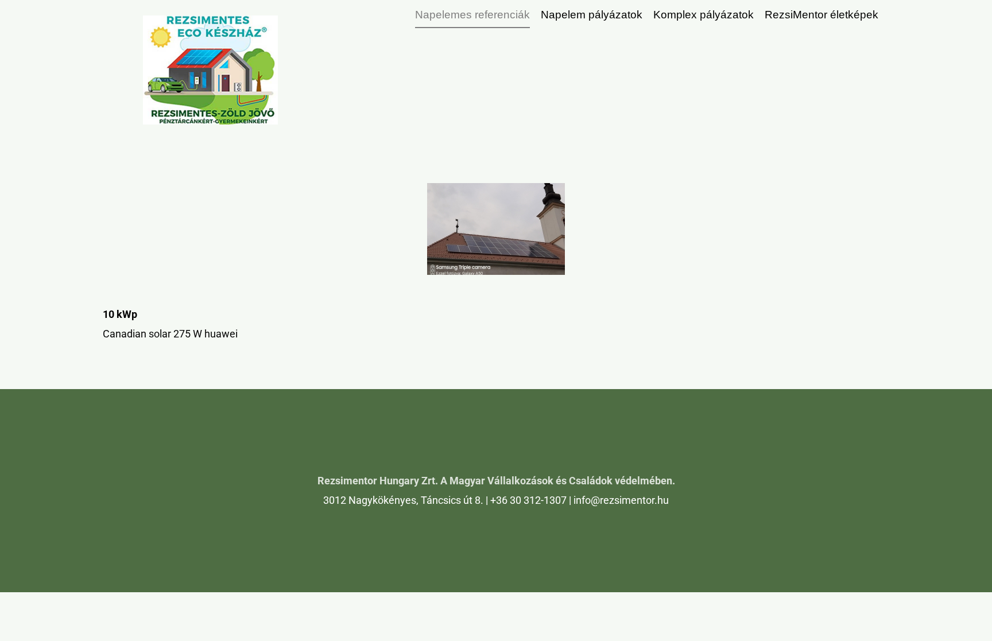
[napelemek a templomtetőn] (496, 229)
